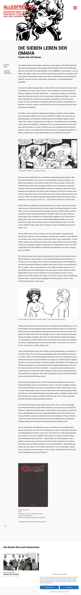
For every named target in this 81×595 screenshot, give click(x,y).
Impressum (66, 591)
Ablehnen (69, 587)
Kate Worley (7, 70)
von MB (5, 67)
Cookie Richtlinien (53, 591)
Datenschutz (61, 591)
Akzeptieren (49, 587)
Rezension (5, 66)
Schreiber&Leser (8, 73)
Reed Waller (7, 72)
